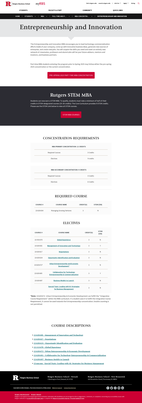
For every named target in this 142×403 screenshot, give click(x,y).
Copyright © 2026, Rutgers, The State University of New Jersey (32, 388)
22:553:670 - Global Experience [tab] (47, 347)
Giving (133, 3)
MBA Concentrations (83, 16)
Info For (116, 3)
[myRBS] (18, 3)
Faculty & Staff (55, 10)
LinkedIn (122, 387)
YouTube (118, 387)
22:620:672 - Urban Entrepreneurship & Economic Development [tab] (62, 351)
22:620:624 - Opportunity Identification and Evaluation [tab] (58, 343)
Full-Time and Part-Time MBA (60, 16)
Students (23, 10)
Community (87, 10)
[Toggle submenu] (35, 16)
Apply (125, 3)
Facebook (107, 387)
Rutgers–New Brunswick (22, 394)
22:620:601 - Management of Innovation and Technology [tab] (58, 335)
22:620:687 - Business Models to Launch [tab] (51, 359)
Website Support (57, 388)
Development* (63, 266)
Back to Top (136, 199)
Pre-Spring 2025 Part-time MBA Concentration (71, 75)
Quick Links (118, 10)
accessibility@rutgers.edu (35, 398)
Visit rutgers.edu (91, 3)
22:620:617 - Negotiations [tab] (45, 339)
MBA (42, 16)
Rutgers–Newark (36, 394)
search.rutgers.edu (104, 3)
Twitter (111, 387)
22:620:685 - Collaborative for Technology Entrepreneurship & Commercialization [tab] (70, 355)
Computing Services (70, 388)
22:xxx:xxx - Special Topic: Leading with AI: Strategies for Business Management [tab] (69, 363)
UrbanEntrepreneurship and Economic (63, 264)
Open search (138, 3)
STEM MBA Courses (71, 114)
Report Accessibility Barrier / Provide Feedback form (68, 398)
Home (17, 16)
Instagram (115, 387)
